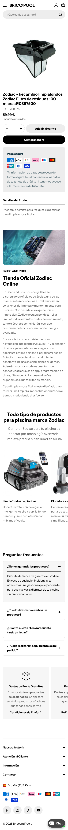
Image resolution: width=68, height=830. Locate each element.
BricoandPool (22, 823)
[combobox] (34, 14)
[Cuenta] (56, 5)
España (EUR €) (18, 785)
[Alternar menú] (5, 5)
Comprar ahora (34, 139)
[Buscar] (60, 14)
